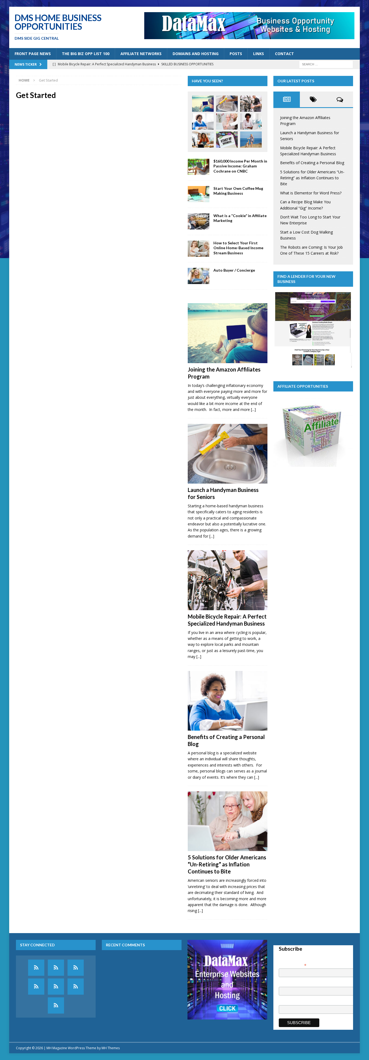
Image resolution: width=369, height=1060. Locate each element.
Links (258, 53)
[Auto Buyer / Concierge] (198, 276)
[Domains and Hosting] (36, 986)
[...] (253, 409)
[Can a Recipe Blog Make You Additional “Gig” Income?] (203, 139)
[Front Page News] (36, 968)
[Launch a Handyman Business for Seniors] (227, 104)
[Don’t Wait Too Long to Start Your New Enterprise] (227, 139)
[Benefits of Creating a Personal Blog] (203, 121)
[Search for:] (326, 63)
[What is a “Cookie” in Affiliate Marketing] (198, 221)
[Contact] (56, 1005)
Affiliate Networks (141, 53)
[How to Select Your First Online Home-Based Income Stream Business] (198, 249)
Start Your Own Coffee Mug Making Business (238, 190)
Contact (284, 53)
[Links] (76, 986)
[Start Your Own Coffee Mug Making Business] (198, 194)
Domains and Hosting (196, 53)
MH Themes (111, 1048)
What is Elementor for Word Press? (310, 192)
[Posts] (56, 986)
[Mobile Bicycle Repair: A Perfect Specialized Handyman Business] (251, 104)
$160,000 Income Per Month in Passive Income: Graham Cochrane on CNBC (240, 166)
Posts (236, 53)
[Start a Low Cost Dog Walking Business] (251, 139)
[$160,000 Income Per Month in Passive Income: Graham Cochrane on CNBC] (198, 167)
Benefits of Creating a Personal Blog (312, 162)
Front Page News (33, 53)
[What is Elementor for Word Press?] (251, 121)
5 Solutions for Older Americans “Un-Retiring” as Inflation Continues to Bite (227, 864)
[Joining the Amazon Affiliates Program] (203, 104)
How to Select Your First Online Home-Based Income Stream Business (238, 248)
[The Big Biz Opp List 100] (56, 968)
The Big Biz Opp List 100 (85, 53)
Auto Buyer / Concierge (234, 270)
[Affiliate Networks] (76, 968)
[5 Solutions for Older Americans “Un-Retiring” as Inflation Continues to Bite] (227, 121)
